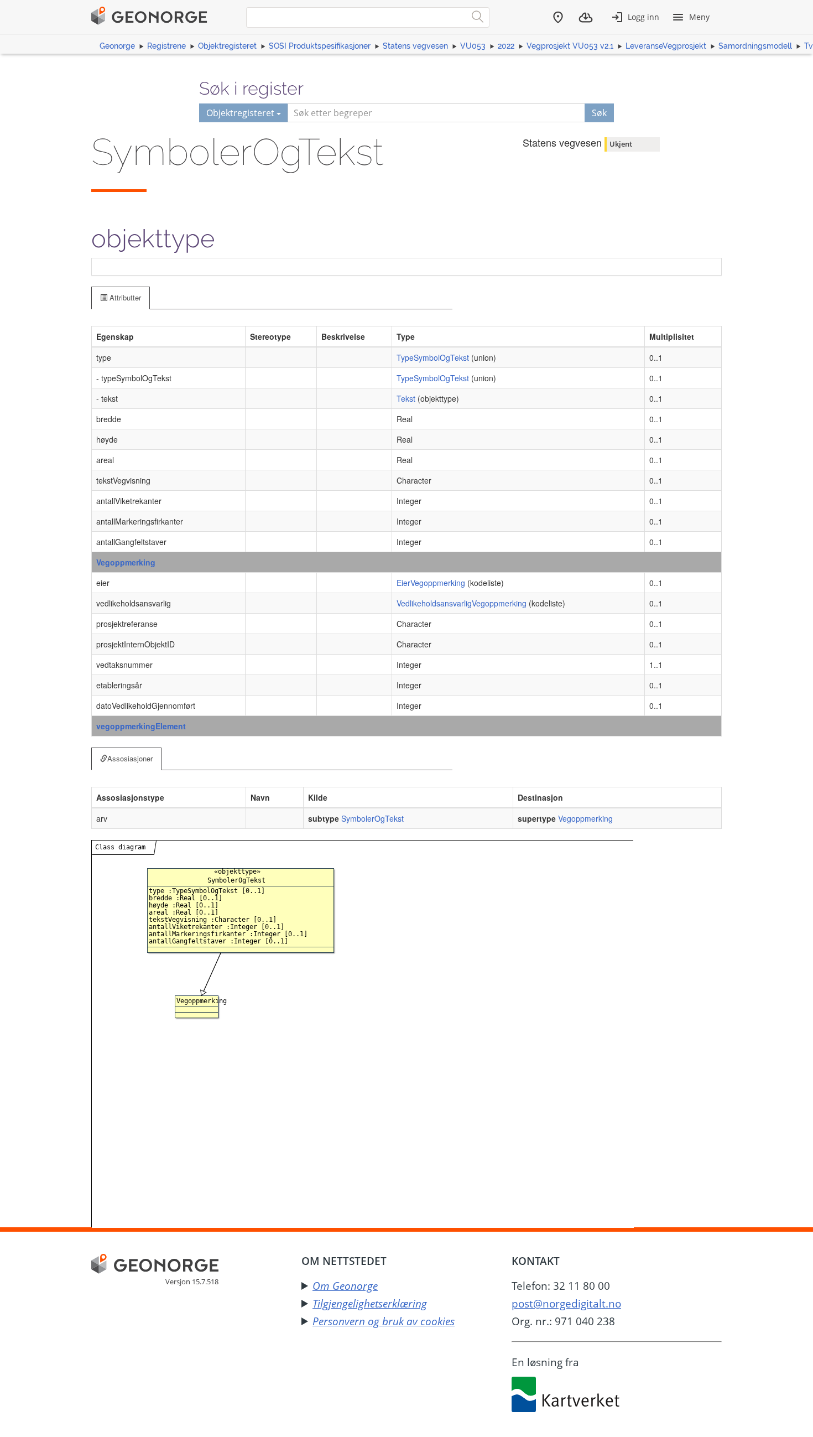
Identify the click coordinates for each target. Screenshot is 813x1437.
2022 (506, 45)
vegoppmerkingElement (141, 726)
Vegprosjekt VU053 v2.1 (570, 45)
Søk (599, 113)
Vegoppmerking (125, 562)
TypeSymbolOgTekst (433, 357)
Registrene (166, 45)
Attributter (124, 297)
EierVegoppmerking (431, 582)
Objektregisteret (227, 45)
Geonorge (117, 45)
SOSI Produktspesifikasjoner (320, 45)
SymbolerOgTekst (372, 818)
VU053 (473, 45)
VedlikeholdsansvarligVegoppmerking (462, 603)
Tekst (406, 398)
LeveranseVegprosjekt (666, 45)
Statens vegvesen (415, 45)
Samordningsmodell (755, 45)
